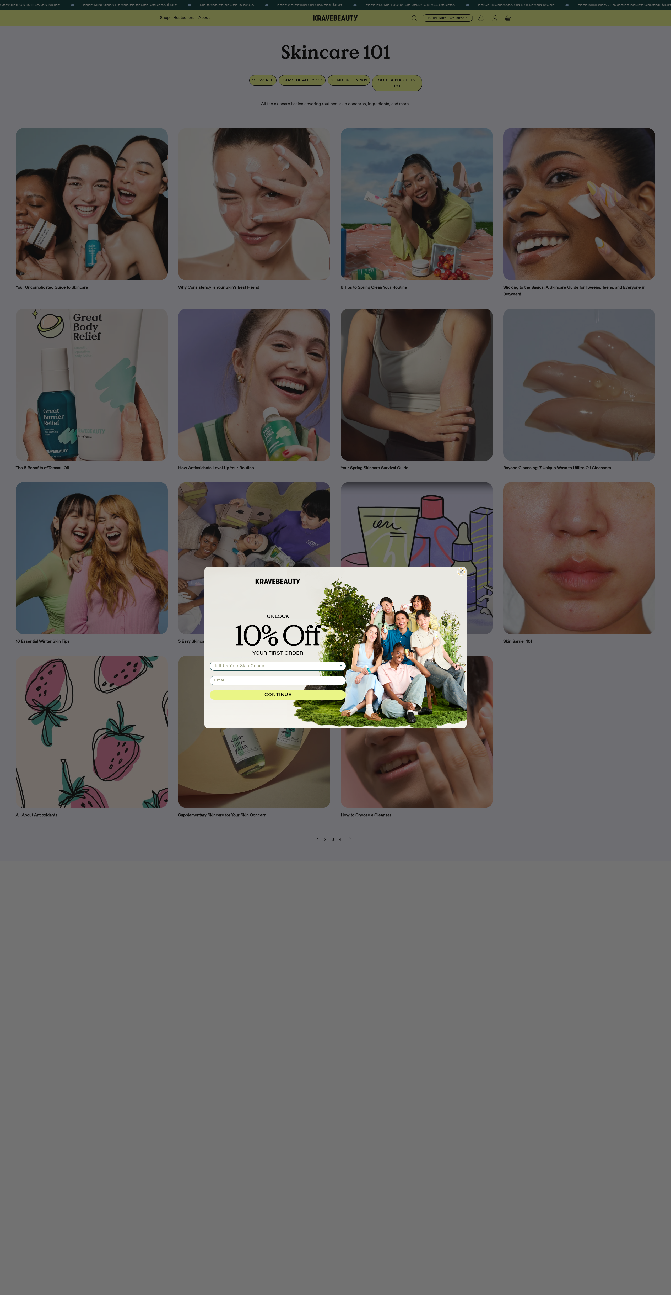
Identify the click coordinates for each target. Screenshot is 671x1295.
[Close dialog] (461, 572)
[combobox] (276, 666)
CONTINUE (277, 695)
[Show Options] (341, 666)
